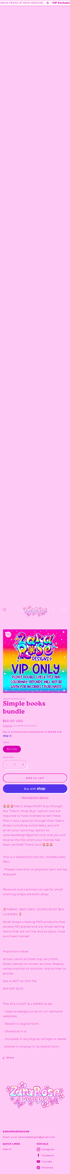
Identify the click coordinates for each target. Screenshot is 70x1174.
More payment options (35, 797)
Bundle (12, 749)
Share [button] (10, 1057)
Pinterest (47, 1167)
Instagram (48, 1149)
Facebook (47, 1155)
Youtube (46, 1161)
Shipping (7, 725)
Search (7, 1149)
